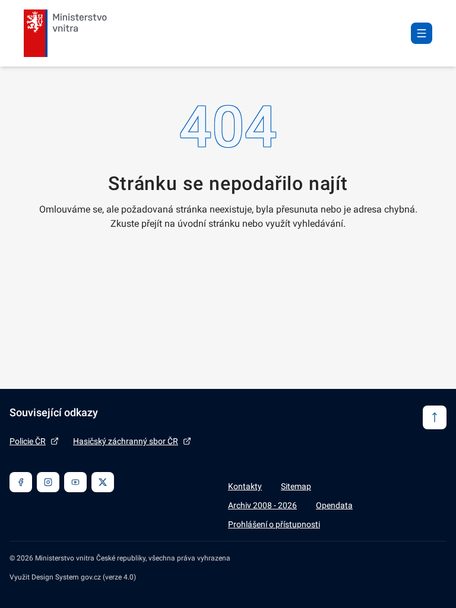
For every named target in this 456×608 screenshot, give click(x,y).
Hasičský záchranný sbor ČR (125, 441)
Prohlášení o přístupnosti (274, 524)
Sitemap (296, 486)
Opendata (334, 505)
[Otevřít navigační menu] (421, 33)
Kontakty (245, 486)
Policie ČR (28, 441)
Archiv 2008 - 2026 (262, 505)
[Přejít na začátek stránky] (434, 417)
